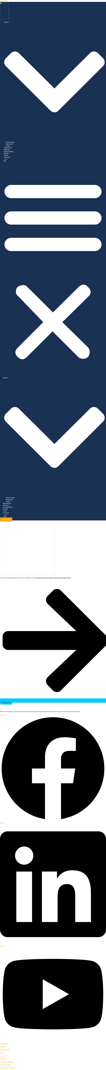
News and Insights (4, 1049)
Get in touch (7, 157)
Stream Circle (9, 144)
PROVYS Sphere (10, 142)
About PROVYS (8, 147)
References (7, 149)
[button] (53, 269)
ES (5, 160)
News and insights (8, 151)
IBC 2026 (6, 153)
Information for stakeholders (7, 1061)
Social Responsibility (5, 1064)
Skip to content (4, 1)
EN (6, 159)
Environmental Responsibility (7, 1067)
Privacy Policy (3, 1058)
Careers (6, 155)
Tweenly (8, 145)
